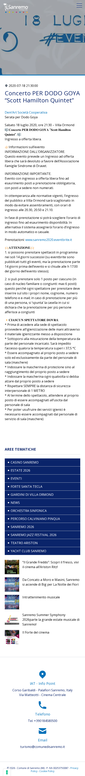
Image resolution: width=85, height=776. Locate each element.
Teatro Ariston (24, 543)
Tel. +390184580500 (42, 721)
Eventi (16, 478)
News (15, 502)
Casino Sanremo (25, 462)
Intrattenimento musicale (41, 597)
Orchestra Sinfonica (29, 511)
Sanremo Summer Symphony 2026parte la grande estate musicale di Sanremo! (50, 619)
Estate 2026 (20, 470)
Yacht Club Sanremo (28, 551)
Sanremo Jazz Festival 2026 (34, 535)
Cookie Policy (46, 771)
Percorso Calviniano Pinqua (35, 519)
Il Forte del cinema (35, 632)
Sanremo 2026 (22, 527)
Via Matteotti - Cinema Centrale (42, 695)
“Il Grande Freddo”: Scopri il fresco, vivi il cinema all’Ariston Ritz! (50, 564)
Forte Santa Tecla (26, 486)
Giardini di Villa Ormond (32, 494)
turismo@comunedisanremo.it (42, 747)
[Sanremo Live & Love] (15, 8)
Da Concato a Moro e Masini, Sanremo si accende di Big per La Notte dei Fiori (50, 582)
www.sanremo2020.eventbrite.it (48, 240)
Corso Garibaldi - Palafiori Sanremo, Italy (42, 690)
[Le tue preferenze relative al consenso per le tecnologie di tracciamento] (7, 772)
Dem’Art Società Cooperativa (26, 112)
